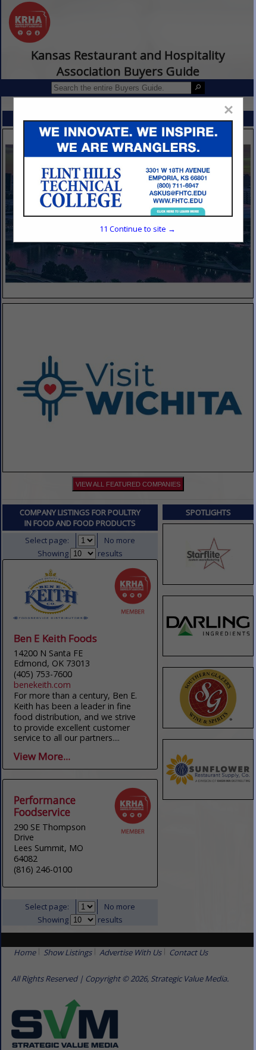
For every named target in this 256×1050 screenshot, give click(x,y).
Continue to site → (137, 228)
